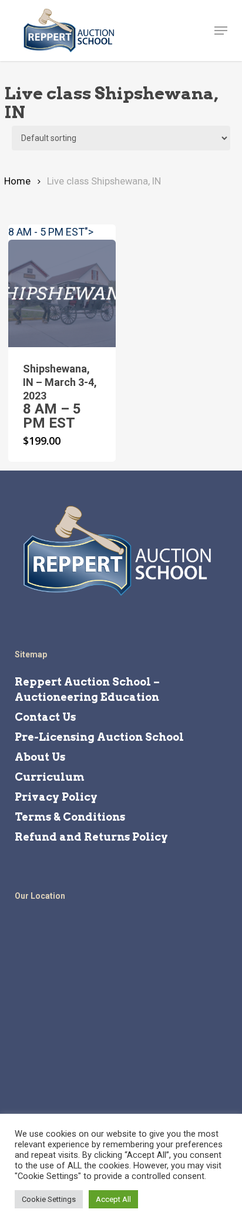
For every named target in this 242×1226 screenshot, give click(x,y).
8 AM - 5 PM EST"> (50, 232)
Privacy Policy (56, 797)
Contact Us (45, 717)
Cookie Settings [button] (49, 1199)
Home (17, 181)
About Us (40, 757)
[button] (220, 30)
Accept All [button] (113, 1199)
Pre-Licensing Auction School (99, 737)
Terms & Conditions (70, 817)
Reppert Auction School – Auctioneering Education (87, 689)
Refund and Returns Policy (91, 837)
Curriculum (50, 777)
